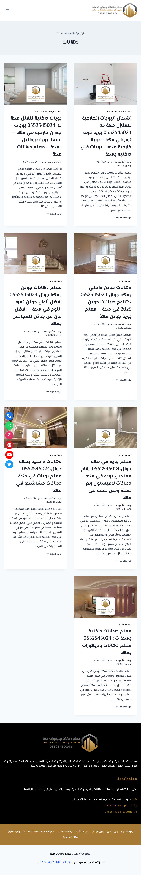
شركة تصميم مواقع (89, 862)
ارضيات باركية (13, 832)
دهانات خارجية (125, 112)
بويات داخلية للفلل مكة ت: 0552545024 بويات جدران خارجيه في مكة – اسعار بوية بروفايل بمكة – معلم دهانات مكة (36, 136)
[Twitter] (9, 464)
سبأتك (68, 862)
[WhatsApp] (9, 425)
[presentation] (105, 84)
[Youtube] (9, 455)
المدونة (70, 33)
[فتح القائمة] (7, 10)
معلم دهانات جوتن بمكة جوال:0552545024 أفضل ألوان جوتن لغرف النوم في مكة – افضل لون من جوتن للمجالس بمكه (36, 306)
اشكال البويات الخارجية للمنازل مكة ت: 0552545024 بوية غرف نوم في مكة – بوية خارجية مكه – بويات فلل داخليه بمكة (105, 136)
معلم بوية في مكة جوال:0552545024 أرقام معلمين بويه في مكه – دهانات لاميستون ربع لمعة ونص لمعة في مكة (106, 480)
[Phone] (9, 416)
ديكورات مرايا (48, 832)
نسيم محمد (47, 162)
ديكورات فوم (127, 832)
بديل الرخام (98, 832)
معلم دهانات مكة (60, 854)
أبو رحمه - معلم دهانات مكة (109, 162)
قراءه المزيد (123, 218)
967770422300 (48, 862)
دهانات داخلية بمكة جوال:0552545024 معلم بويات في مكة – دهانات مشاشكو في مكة (38, 476)
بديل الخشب (82, 832)
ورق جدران (112, 832)
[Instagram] (9, 435)
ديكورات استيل (65, 832)
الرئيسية (80, 33)
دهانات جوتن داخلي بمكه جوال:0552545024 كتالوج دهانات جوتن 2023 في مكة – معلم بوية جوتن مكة (105, 302)
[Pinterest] (9, 445)
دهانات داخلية (110, 112)
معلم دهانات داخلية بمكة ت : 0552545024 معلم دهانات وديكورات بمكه (106, 642)
